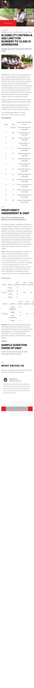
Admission (7, 23)
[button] (3, 409)
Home (4, 30)
